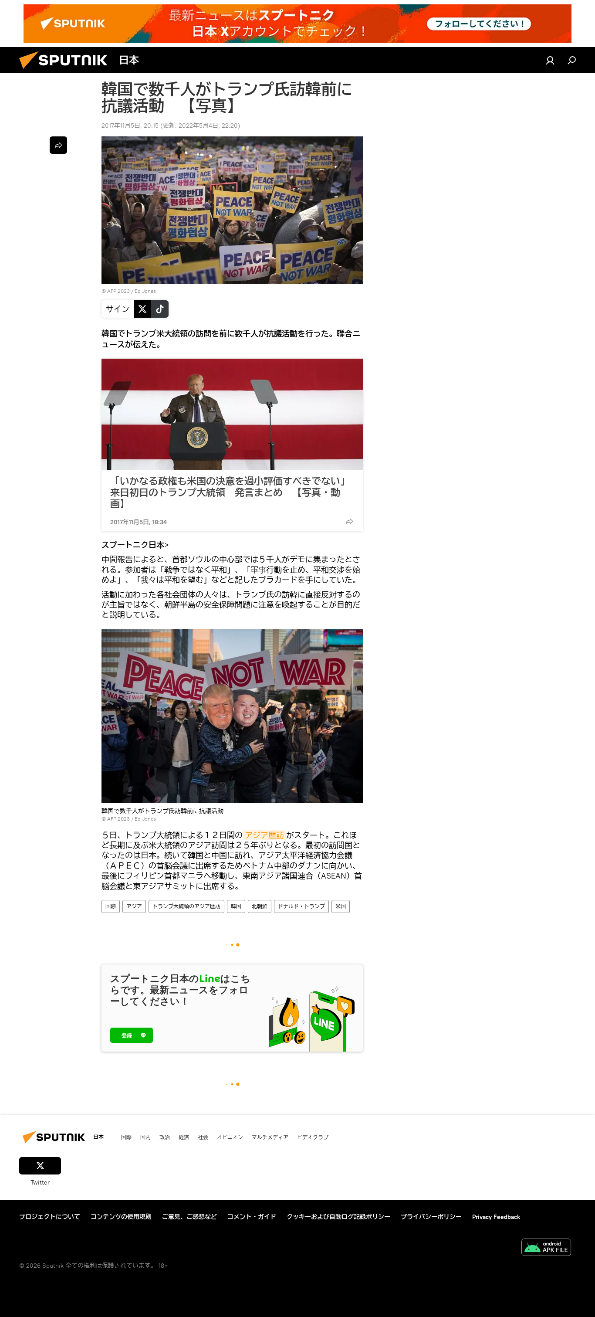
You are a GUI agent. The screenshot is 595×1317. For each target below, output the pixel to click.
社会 (203, 1137)
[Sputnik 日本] (66, 71)
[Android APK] (546, 1248)
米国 (340, 906)
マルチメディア (270, 1137)
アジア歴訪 (264, 835)
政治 (164, 1137)
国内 (145, 1137)
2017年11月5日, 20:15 (130, 125)
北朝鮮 (259, 906)
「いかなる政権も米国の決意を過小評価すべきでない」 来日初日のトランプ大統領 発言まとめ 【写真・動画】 (230, 492)
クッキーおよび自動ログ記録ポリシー (338, 1217)
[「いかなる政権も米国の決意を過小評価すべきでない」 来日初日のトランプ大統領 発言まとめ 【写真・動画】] (232, 414)
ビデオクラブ (312, 1137)
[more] (349, 521)
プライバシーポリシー (431, 1217)
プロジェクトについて (49, 1217)
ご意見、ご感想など (189, 1217)
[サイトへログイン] (550, 60)
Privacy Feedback (496, 1217)
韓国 (236, 906)
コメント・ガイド (251, 1217)
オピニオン (230, 1137)
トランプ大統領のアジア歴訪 (186, 906)
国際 (110, 906)
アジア (134, 906)
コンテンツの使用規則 (121, 1217)
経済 (184, 1137)
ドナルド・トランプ (301, 906)
